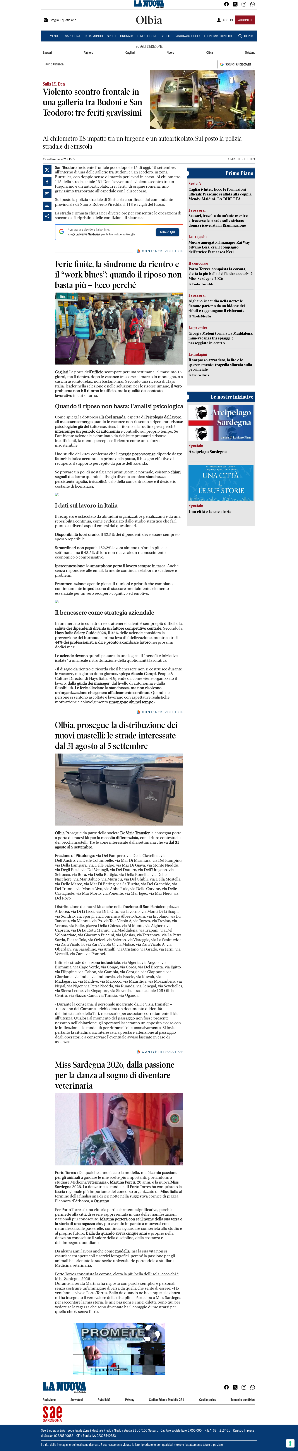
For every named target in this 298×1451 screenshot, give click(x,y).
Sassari (47, 52)
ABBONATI (245, 20)
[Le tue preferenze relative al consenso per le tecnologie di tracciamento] (290, 1443)
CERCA (248, 36)
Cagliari (130, 52)
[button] (119, 1349)
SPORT (111, 36)
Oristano (250, 52)
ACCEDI (228, 20)
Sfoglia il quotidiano (63, 20)
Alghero (88, 52)
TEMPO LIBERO (147, 36)
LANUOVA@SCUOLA (187, 36)
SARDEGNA (72, 36)
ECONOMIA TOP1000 (218, 36)
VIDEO (166, 36)
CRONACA (127, 36)
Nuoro (170, 52)
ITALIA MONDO (93, 36)
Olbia (209, 52)
